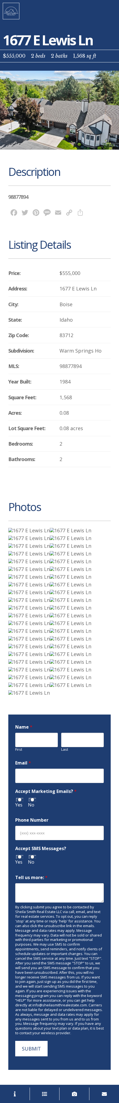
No (31, 805)
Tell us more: (31, 877)
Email (23, 763)
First (18, 749)
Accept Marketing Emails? (46, 791)
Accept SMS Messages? (40, 848)
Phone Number (31, 820)
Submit (31, 1048)
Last (64, 749)
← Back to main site (11, 11)
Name (23, 727)
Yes (18, 805)
